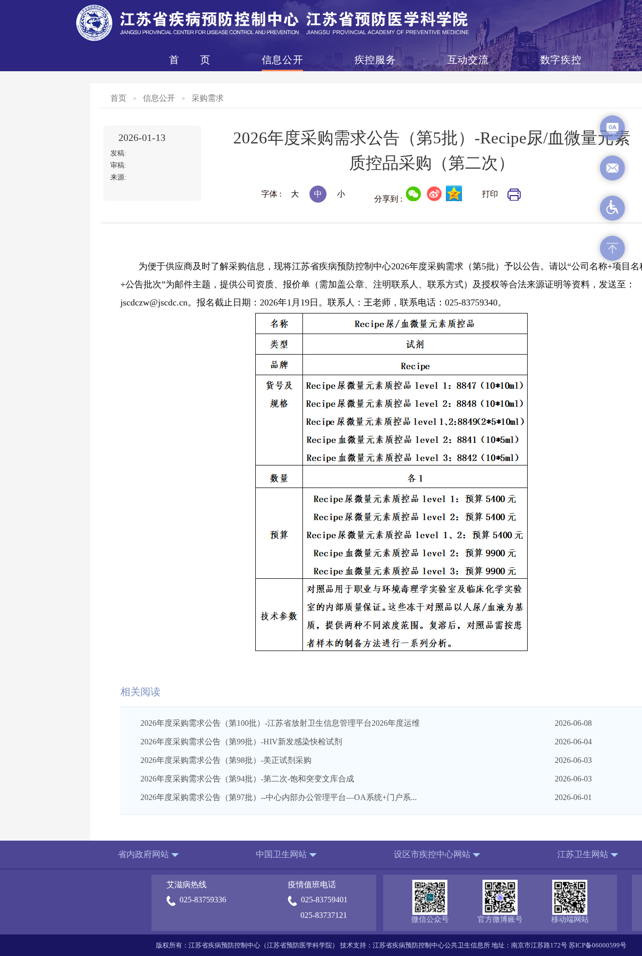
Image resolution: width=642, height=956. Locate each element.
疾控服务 (375, 59)
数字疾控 (560, 59)
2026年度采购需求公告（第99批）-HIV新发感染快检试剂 (241, 741)
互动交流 (468, 59)
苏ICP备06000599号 (597, 945)
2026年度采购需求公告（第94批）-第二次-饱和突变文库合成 (247, 778)
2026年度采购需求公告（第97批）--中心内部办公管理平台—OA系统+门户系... (278, 797)
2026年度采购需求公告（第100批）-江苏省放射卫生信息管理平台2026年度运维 (280, 723)
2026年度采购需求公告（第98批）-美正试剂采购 (225, 760)
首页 (189, 59)
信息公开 (282, 59)
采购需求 (208, 98)
